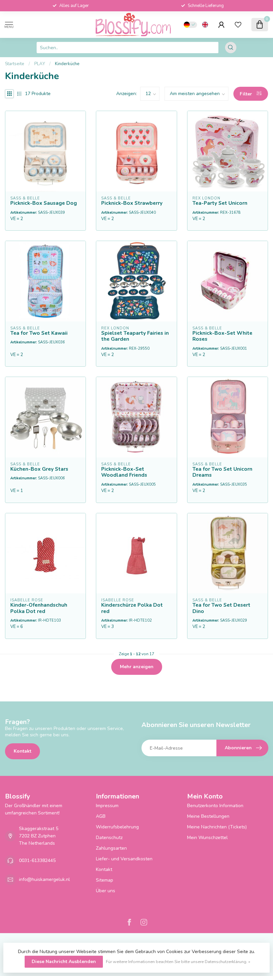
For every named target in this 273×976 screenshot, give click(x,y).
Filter (246, 94)
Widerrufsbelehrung (117, 827)
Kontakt (22, 751)
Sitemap (104, 880)
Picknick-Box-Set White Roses (222, 336)
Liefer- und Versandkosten (124, 859)
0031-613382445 (37, 860)
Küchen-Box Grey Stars (39, 469)
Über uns (105, 891)
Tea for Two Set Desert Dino (221, 608)
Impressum (107, 805)
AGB (101, 816)
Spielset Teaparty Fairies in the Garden (135, 336)
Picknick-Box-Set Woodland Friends (124, 472)
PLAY (39, 64)
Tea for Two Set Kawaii (39, 333)
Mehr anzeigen (136, 667)
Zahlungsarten (111, 848)
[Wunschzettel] (238, 24)
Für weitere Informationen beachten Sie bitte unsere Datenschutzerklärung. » (178, 961)
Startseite (14, 64)
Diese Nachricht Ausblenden (64, 961)
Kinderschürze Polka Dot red (132, 608)
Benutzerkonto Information (215, 805)
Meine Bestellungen (208, 816)
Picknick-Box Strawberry (131, 203)
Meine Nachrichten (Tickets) (217, 827)
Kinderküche (67, 64)
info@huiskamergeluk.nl (44, 879)
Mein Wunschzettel (207, 837)
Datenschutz (109, 837)
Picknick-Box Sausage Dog (43, 203)
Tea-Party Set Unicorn (219, 203)
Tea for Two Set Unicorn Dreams (222, 472)
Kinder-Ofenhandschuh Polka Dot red (38, 608)
